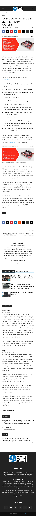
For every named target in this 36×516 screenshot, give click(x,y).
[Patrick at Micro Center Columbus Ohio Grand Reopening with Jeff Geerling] (6, 278)
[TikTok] (20, 507)
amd (8, 212)
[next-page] (6, 301)
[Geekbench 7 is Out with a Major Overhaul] (6, 295)
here (12, 494)
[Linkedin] (15, 31)
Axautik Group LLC (21, 514)
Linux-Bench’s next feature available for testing (26, 234)
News (7, 13)
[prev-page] (3, 301)
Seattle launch (12, 142)
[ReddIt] (19, 31)
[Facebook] (3, 31)
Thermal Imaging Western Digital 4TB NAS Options (9, 234)
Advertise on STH (18, 479)
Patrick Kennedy (7, 27)
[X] (7, 31)
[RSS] (15, 507)
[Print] (27, 31)
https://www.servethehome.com (18, 245)
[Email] (23, 31)
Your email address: (7, 427)
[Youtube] (30, 507)
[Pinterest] (11, 31)
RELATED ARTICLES (8, 271)
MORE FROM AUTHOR (22, 271)
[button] (3, 8)
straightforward (6, 79)
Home (3, 13)
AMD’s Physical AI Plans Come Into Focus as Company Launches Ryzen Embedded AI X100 (22, 286)
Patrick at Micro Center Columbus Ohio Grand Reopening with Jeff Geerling (22, 278)
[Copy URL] (31, 31)
